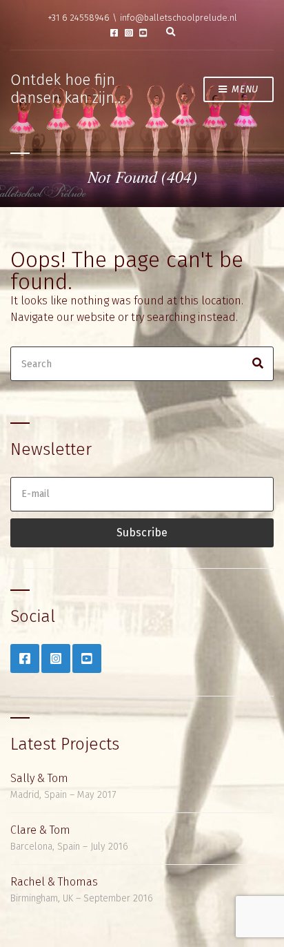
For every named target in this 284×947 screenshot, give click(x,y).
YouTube (143, 32)
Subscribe (142, 532)
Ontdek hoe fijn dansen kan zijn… (67, 88)
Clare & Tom (40, 830)
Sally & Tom (39, 778)
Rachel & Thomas (54, 881)
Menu (244, 89)
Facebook (114, 32)
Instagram (128, 32)
